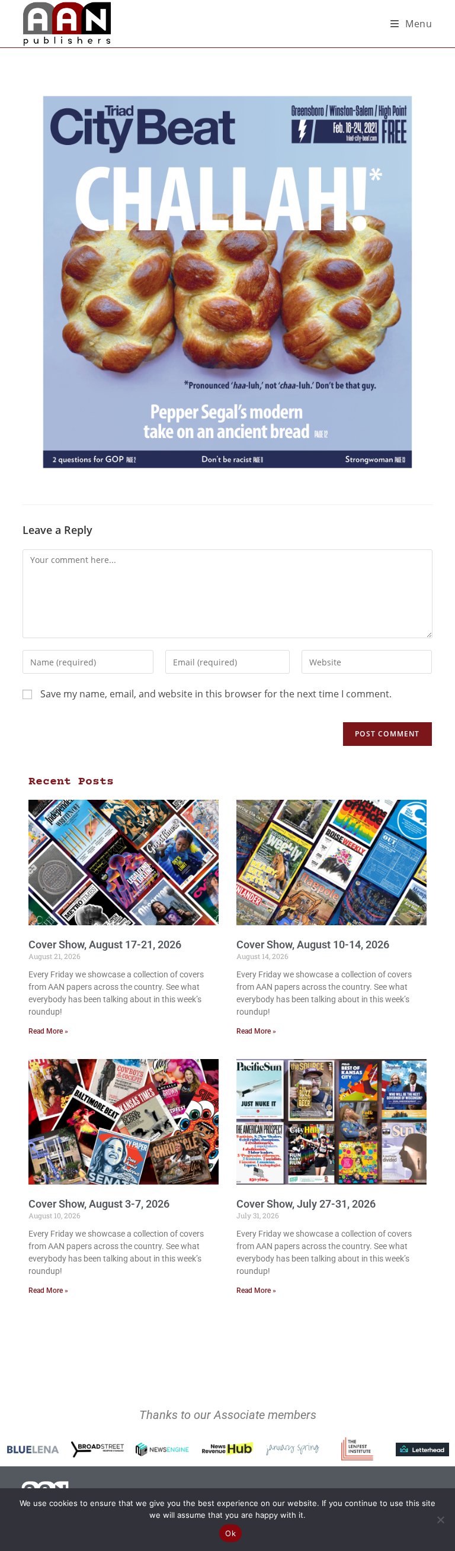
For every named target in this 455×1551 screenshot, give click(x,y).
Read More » (48, 1031)
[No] (440, 1520)
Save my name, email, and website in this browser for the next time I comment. (216, 693)
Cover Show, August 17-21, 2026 (104, 944)
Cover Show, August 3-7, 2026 (98, 1204)
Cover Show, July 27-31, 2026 (306, 1204)
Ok (230, 1533)
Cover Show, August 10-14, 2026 (312, 944)
